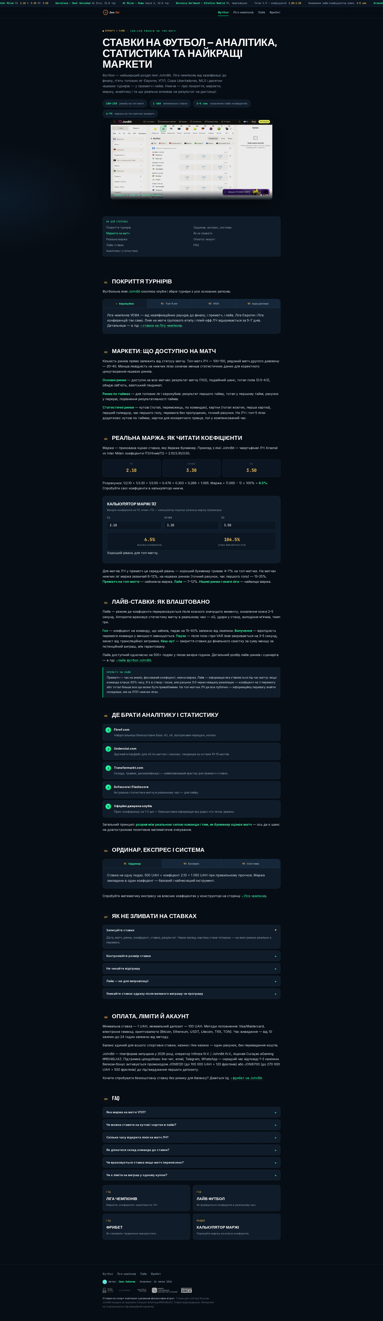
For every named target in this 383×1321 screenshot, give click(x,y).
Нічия (168, 517)
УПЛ (214, 303)
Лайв (261, 12)
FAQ (196, 245)
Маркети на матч (118, 233)
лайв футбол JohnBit (133, 660)
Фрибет (274, 12)
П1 (108, 517)
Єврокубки (125, 303)
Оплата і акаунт (204, 239)
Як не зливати (202, 233)
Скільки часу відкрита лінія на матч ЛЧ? (137, 1137)
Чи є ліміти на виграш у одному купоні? (136, 1175)
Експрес (191, 863)
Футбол (223, 12)
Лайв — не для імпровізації (127, 981)
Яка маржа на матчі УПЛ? (126, 1112)
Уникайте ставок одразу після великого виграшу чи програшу (154, 993)
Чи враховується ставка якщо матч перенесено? (145, 1162)
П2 (222, 517)
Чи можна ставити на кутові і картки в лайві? (141, 1125)
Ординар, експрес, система (212, 227)
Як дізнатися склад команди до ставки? (137, 1150)
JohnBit (134, 291)
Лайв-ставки (115, 245)
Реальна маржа (116, 239)
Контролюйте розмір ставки (128, 956)
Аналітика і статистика (122, 250)
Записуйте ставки (120, 930)
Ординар (132, 863)
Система (250, 863)
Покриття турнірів (118, 227)
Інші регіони (258, 303)
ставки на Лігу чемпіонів (161, 326)
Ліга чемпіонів (243, 12)
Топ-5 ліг (169, 303)
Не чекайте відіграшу (123, 968)
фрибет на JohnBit (246, 1078)
